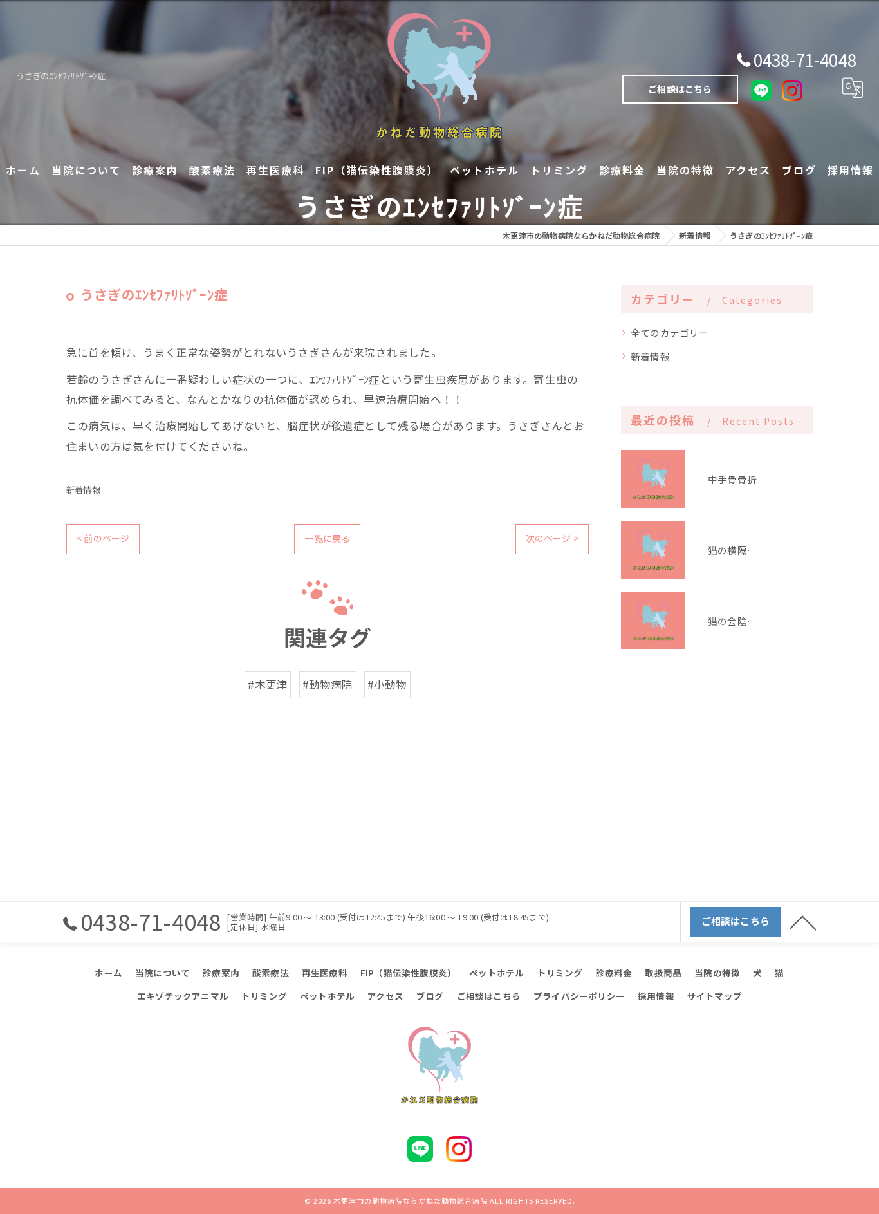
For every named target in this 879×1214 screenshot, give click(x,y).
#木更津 (268, 684)
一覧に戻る (327, 538)
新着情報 (83, 489)
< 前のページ (103, 538)
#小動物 (387, 684)
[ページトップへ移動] (803, 922)
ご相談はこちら (680, 88)
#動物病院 (327, 684)
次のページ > (552, 538)
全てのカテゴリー (670, 332)
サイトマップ (714, 995)
